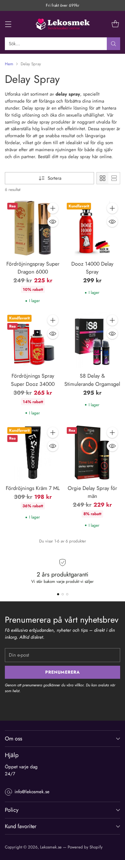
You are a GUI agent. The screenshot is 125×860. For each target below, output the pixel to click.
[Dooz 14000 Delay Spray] (92, 228)
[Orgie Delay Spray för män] (92, 453)
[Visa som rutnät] (102, 178)
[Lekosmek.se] (62, 24)
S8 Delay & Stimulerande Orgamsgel (92, 380)
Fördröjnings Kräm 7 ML (33, 488)
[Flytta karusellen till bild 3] (67, 594)
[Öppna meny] (8, 24)
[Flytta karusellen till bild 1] (58, 594)
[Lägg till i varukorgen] (52, 208)
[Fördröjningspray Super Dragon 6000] (33, 228)
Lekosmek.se (51, 847)
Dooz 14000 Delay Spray (92, 268)
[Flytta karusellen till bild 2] (63, 594)
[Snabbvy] (52, 221)
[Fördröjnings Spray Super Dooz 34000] (33, 340)
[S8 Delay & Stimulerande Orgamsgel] (92, 340)
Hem (9, 64)
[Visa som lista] (114, 178)
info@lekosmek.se (32, 791)
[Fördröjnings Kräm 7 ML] (33, 453)
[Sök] (113, 43)
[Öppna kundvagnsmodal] (115, 24)
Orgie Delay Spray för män (92, 492)
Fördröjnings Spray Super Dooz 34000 (33, 380)
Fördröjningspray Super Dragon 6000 (32, 268)
